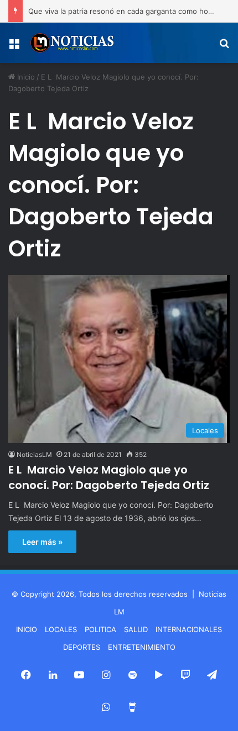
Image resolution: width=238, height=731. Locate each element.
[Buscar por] (224, 47)
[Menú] (13, 47)
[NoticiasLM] (72, 42)
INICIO (26, 629)
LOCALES (61, 629)
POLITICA (100, 629)
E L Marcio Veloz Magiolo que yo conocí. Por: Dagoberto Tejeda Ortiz (108, 477)
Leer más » (42, 541)
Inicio (25, 76)
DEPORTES (81, 647)
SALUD (136, 629)
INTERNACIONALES (189, 629)
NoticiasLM (34, 454)
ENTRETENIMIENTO (141, 647)
